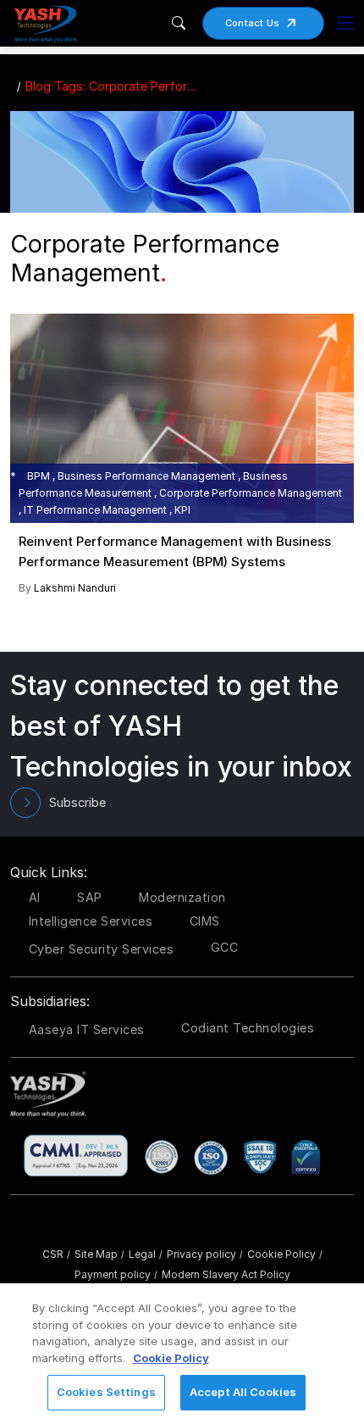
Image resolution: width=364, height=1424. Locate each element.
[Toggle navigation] (345, 23)
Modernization (182, 897)
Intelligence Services (91, 921)
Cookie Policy (285, 1254)
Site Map (99, 1254)
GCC (225, 947)
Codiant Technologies (247, 1028)
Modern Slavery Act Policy (226, 1274)
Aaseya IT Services (87, 1029)
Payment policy (115, 1274)
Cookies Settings (106, 1392)
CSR (56, 1254)
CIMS (205, 921)
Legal (146, 1254)
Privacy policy (205, 1254)
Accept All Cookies (243, 1392)
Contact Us (252, 23)
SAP (89, 897)
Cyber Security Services (101, 949)
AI (35, 897)
